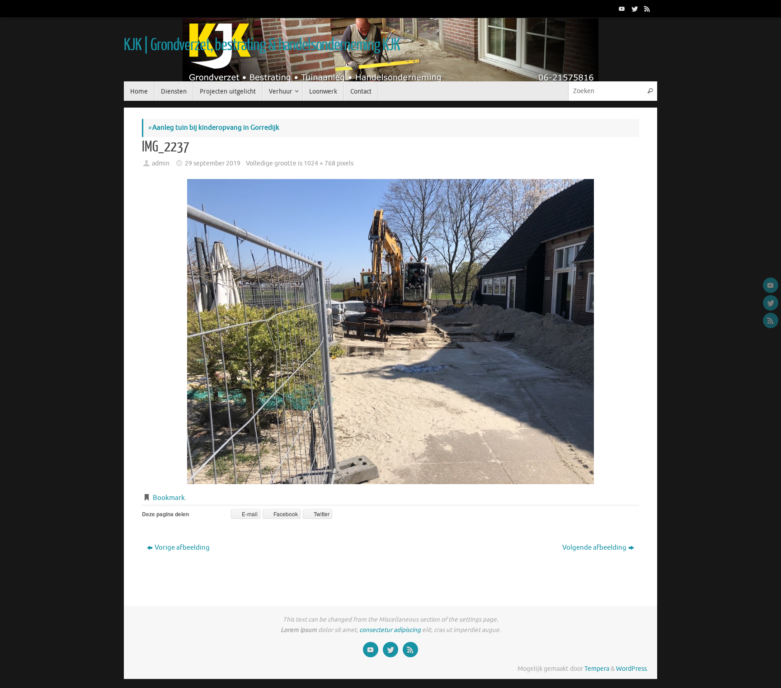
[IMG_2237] (390, 331)
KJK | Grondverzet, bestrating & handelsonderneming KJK (262, 45)
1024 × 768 (319, 163)
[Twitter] (633, 8)
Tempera (596, 669)
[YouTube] (621, 8)
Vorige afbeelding (182, 547)
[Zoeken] (650, 91)
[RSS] (646, 8)
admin (160, 163)
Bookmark (169, 498)
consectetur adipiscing (390, 630)
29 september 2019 (212, 163)
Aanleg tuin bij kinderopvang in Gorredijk (213, 127)
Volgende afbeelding (594, 547)
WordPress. (632, 669)
